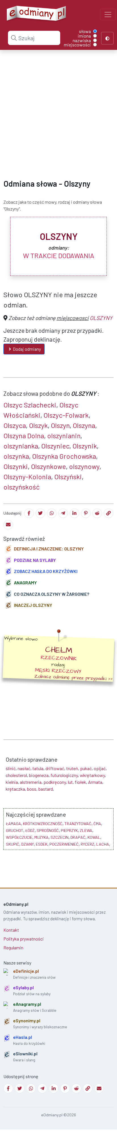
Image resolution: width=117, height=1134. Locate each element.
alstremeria (30, 782)
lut (70, 782)
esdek (41, 844)
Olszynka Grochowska (64, 456)
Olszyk (38, 425)
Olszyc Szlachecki (29, 405)
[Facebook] (29, 513)
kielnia (12, 782)
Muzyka (41, 837)
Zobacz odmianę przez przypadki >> (73, 677)
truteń (72, 768)
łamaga (13, 823)
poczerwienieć (64, 844)
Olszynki (15, 466)
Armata (95, 782)
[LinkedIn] (74, 513)
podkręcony (54, 782)
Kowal (93, 837)
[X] (40, 513)
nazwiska (82, 40)
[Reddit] (97, 513)
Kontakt (11, 930)
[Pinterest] (86, 513)
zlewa (86, 830)
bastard (45, 789)
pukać (86, 768)
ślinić (11, 768)
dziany (27, 844)
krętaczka (15, 789)
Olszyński (68, 476)
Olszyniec (55, 446)
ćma (97, 823)
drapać (77, 837)
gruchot (14, 830)
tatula (37, 768)
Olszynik (84, 446)
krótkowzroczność (42, 823)
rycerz (87, 844)
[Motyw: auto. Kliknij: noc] (107, 38)
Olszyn (60, 425)
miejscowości (77, 44)
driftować (54, 768)
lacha (102, 844)
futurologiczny (64, 775)
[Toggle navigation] (108, 14)
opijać (100, 768)
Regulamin (13, 947)
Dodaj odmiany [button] (27, 349)
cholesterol (16, 775)
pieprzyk (69, 830)
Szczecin (59, 837)
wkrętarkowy (92, 775)
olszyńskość (21, 487)
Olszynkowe (48, 466)
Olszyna (84, 425)
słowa (85, 31)
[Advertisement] (58, 109)
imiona (84, 35)
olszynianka (20, 446)
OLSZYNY (101, 318)
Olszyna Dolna (23, 435)
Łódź (30, 830)
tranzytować (77, 823)
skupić (12, 844)
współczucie (19, 837)
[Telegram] (63, 513)
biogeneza (39, 775)
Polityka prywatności (23, 938)
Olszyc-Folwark (66, 415)
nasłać (24, 768)
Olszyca (14, 425)
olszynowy (84, 466)
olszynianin (63, 435)
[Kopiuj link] (108, 513)
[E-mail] (8, 525)
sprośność (48, 830)
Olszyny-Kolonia (27, 476)
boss (31, 789)
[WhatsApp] (52, 513)
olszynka (16, 456)
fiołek (80, 782)
